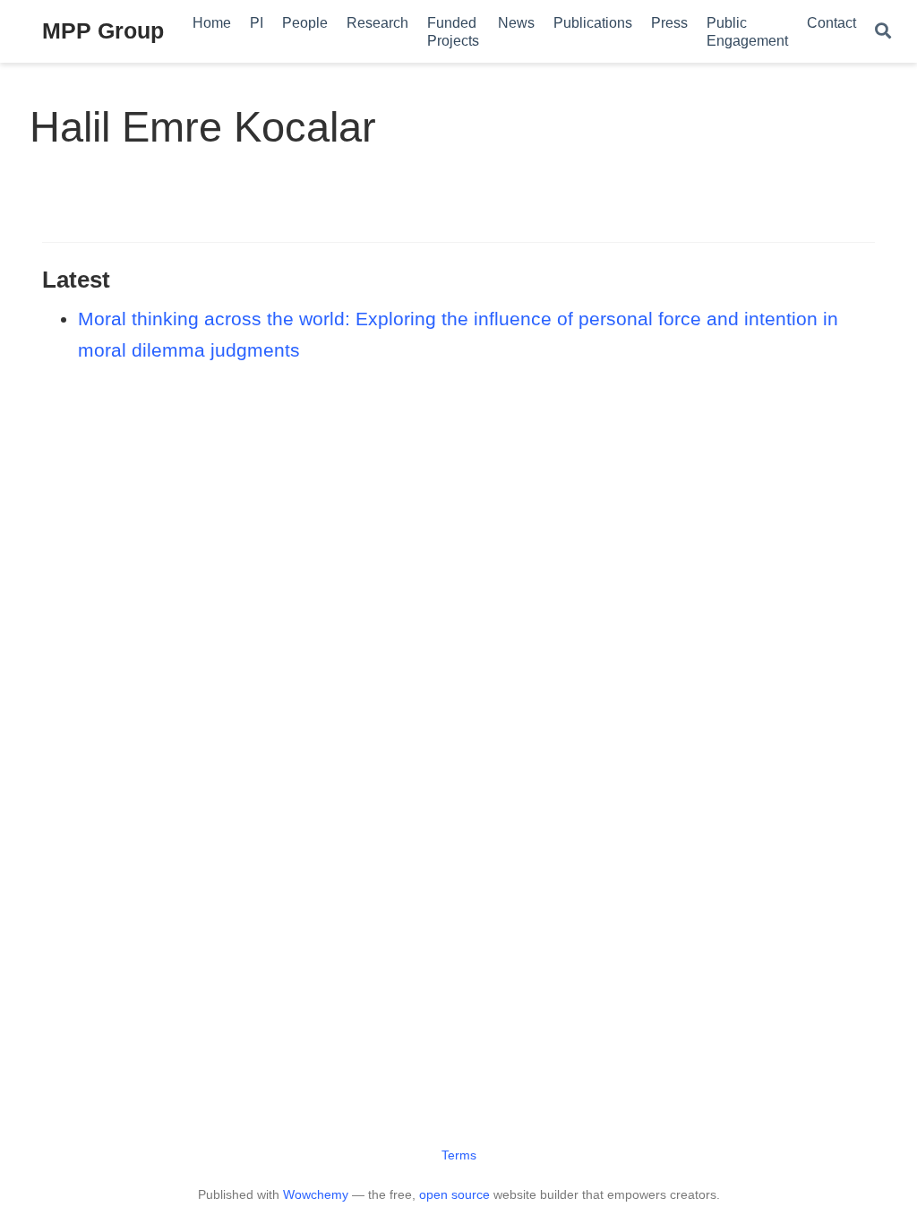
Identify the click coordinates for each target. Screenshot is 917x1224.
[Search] (883, 32)
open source (454, 1194)
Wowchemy (315, 1194)
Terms (458, 1155)
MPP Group (103, 30)
